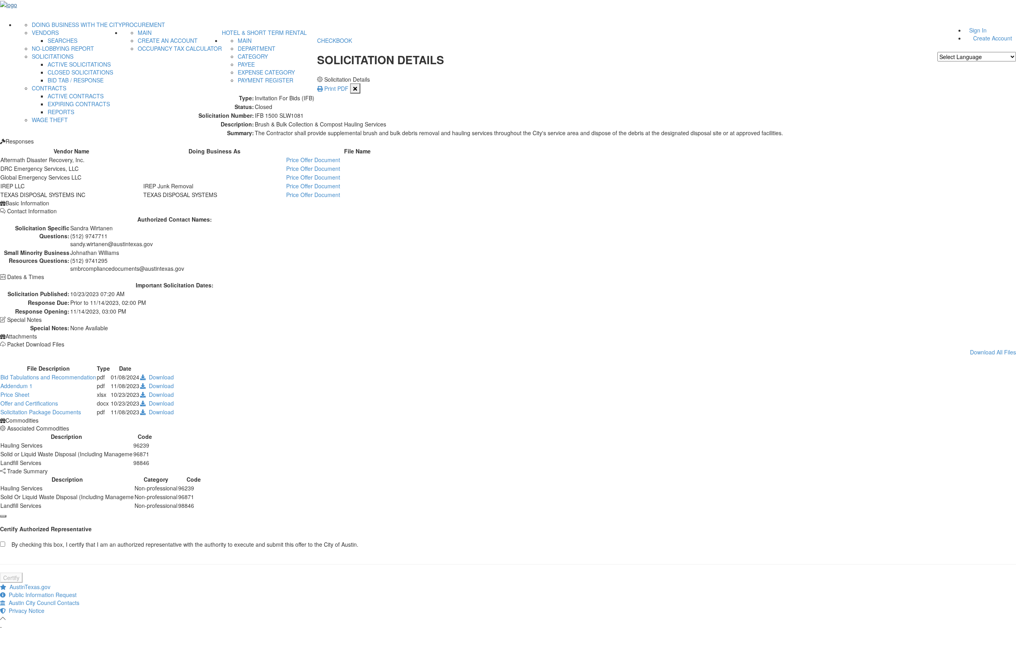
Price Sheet (14, 394)
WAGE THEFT (50, 120)
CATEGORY (253, 56)
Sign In (978, 30)
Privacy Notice (25, 610)
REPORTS (61, 112)
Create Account (992, 38)
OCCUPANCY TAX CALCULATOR (180, 48)
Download (160, 377)
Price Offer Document (313, 160)
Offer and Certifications (29, 403)
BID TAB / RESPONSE (76, 80)
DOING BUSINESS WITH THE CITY (77, 25)
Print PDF (335, 88)
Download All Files (993, 352)
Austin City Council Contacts (42, 603)
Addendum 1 (16, 386)
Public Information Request (41, 595)
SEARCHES (62, 40)
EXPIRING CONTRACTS (79, 104)
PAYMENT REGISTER (265, 80)
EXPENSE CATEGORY (266, 72)
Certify (11, 578)
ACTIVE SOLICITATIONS (79, 64)
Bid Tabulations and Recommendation (48, 377)
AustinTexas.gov (28, 587)
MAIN (145, 32)
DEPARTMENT (256, 48)
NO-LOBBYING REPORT (63, 48)
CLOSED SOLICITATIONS (80, 72)
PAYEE (246, 64)
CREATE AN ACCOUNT (168, 40)
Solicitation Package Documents (40, 412)
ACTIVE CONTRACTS (76, 96)
